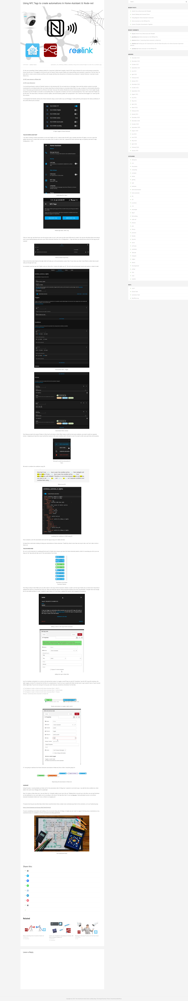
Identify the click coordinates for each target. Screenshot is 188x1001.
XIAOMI (134, 279)
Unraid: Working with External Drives (141, 14)
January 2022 (135, 81)
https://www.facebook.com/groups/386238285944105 (37, 807)
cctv (57, 64)
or (94, 64)
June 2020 (134, 137)
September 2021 (136, 91)
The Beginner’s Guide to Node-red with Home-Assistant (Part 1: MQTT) (41, 688)
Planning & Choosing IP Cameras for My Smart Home (87, 935)
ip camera (134, 203)
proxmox (134, 232)
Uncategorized (135, 266)
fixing (75, 64)
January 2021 (135, 114)
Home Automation (136, 189)
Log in (133, 288)
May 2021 (134, 101)
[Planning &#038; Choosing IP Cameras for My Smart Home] (87, 928)
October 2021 (135, 87)
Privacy (133, 229)
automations (53, 64)
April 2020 (134, 144)
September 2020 (136, 127)
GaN (133, 183)
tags (101, 64)
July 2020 (134, 134)
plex (133, 226)
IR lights (85, 64)
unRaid (133, 269)
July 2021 (134, 97)
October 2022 (135, 64)
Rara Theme (107, 998)
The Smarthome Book (80, 998)
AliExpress (134, 159)
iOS (132, 196)
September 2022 (136, 67)
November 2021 (136, 84)
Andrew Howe (33, 64)
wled (133, 275)
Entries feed (135, 291)
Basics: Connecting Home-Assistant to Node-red (36, 693)
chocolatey (134, 166)
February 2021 (135, 111)
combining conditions (63, 64)
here (74, 86)
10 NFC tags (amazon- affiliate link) (32, 79)
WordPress (119, 998)
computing (134, 169)
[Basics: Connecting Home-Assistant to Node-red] (35, 928)
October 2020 (135, 124)
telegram (134, 256)
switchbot (134, 249)
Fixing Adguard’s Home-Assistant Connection (143, 17)
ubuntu (133, 262)
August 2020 (135, 130)
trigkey (133, 259)
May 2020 (134, 140)
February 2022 (135, 77)
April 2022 (134, 74)
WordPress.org (135, 298)
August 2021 (135, 94)
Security (134, 239)
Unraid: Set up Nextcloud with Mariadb (141, 11)
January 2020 (135, 150)
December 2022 (136, 58)
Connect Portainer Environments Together (142, 24)
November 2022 (136, 61)
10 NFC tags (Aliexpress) (29, 83)
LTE (133, 206)
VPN (133, 272)
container (134, 173)
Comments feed (136, 295)
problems (97, 64)
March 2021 (135, 107)
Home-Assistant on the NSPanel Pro (141, 21)
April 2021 (134, 104)
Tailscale (134, 252)
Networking (134, 216)
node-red (91, 64)
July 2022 (134, 71)
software (134, 246)
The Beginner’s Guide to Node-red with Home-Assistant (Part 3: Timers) (41, 692)
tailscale (74, 795)
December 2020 (136, 117)
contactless (70, 64)
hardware (134, 186)
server (133, 242)
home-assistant (79, 64)
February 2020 (135, 147)
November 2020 (136, 120)
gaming (133, 179)
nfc (88, 64)
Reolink (133, 236)
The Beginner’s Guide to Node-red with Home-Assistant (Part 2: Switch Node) (43, 690)
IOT (133, 199)
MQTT (133, 212)
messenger (134, 209)
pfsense (134, 222)
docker (133, 176)
